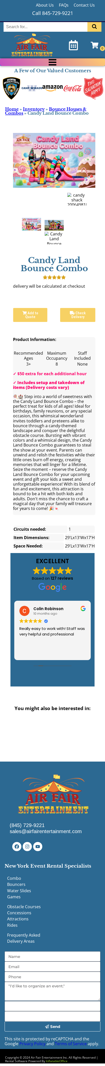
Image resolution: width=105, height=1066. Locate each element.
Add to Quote (31, 315)
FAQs (64, 5)
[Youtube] (37, 846)
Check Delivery (78, 315)
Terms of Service (71, 1043)
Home (12, 109)
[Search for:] (46, 27)
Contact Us (84, 5)
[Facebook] (16, 846)
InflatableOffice (57, 1061)
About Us (45, 5)
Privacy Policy (32, 1043)
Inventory (34, 109)
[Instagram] (27, 846)
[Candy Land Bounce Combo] (31, 224)
